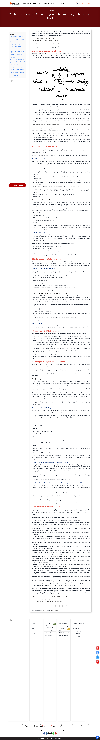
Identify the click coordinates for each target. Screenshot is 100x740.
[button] (66, 3)
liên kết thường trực (54, 610)
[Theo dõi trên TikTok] (49, 733)
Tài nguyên (53, 3)
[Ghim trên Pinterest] (63, 606)
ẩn (15, 34)
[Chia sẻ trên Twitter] (59, 606)
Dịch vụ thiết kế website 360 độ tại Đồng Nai (44, 38)
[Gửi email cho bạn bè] (61, 606)
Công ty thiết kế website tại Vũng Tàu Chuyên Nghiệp (46, 43)
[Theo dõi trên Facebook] (44, 733)
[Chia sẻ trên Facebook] (56, 606)
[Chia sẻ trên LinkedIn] (65, 606)
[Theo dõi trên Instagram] (47, 733)
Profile (34, 3)
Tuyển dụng (61, 3)
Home (24, 3)
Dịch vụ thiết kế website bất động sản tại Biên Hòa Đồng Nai (47, 601)
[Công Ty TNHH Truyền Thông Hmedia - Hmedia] (15, 3)
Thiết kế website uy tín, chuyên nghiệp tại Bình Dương (46, 40)
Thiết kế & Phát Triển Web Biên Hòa (41, 599)
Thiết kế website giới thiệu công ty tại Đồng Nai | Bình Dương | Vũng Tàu (50, 596)
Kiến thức (50, 11)
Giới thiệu (29, 3)
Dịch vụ (40, 3)
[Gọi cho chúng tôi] (53, 733)
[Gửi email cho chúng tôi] (51, 733)
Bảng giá (46, 3)
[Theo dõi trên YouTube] (56, 733)
